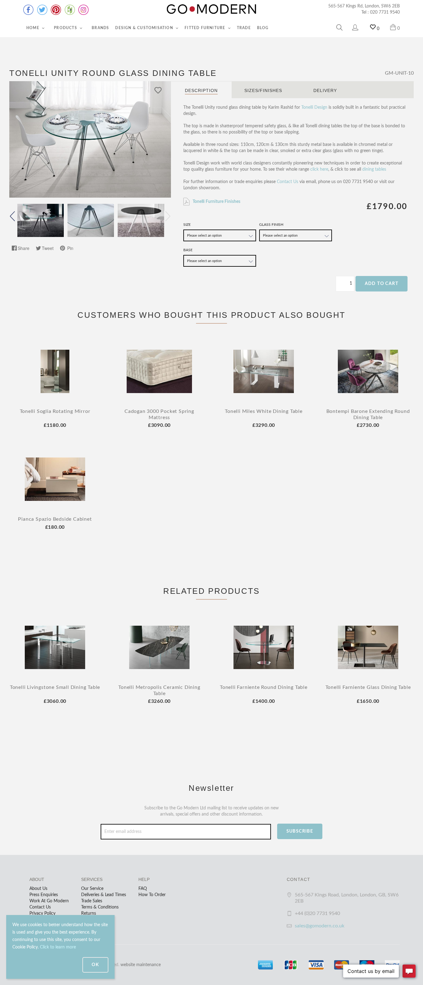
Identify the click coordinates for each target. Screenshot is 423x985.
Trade (244, 28)
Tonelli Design (314, 107)
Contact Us (287, 182)
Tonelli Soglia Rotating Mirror (55, 411)
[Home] (211, 9)
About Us (38, 888)
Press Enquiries (43, 895)
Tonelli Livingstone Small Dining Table (55, 687)
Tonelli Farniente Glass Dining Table (368, 687)
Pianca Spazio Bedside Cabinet (55, 519)
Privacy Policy (42, 913)
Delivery (325, 90)
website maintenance (140, 965)
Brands (100, 28)
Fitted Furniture (205, 28)
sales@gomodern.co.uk (319, 925)
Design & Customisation (144, 28)
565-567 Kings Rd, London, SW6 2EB (364, 6)
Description (201, 90)
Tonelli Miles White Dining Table (264, 411)
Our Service (92, 888)
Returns (88, 913)
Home (33, 28)
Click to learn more (58, 947)
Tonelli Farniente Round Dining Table (263, 687)
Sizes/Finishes (263, 90)
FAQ (142, 888)
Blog (263, 28)
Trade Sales (91, 901)
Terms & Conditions (100, 907)
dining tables (374, 169)
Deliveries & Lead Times (103, 895)
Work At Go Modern (49, 901)
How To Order (152, 895)
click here (319, 169)
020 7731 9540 (385, 12)
